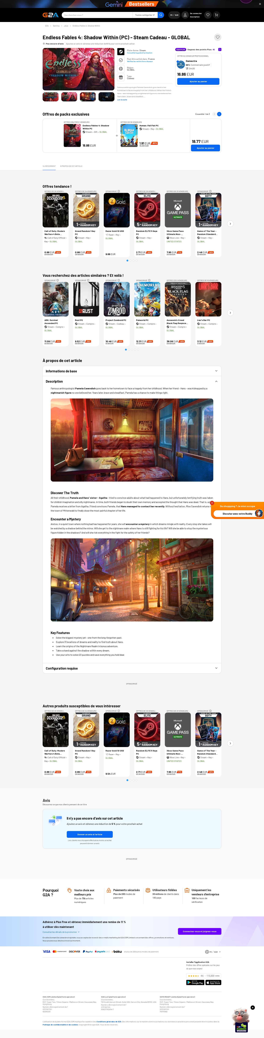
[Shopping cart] (216, 15)
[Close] (260, 3)
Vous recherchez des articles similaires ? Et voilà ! (83, 275)
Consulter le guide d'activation (139, 53)
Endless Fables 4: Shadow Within (86, 26)
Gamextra (191, 60)
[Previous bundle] (214, 114)
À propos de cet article (71, 166)
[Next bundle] (219, 114)
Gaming (56, 26)
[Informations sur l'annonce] (119, 191)
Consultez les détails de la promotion (60, 932)
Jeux (66, 26)
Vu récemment (49, 166)
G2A (46, 26)
